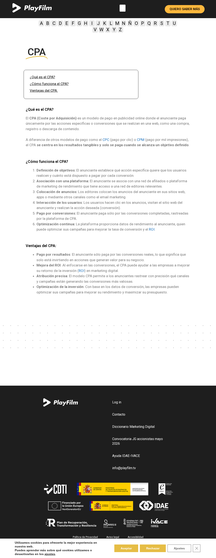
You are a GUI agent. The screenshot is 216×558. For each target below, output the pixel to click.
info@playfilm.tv (124, 468)
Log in (116, 402)
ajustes (50, 554)
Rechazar (152, 548)
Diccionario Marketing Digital (133, 427)
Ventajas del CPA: (44, 90)
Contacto (118, 414)
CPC (106, 140)
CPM (140, 140)
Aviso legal (112, 537)
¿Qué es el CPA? (42, 77)
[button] (123, 8)
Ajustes (179, 548)
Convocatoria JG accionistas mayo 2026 (137, 441)
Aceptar (126, 548)
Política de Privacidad (85, 537)
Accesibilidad (135, 537)
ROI (152, 229)
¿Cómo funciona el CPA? (49, 84)
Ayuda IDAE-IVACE (126, 456)
